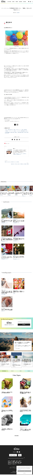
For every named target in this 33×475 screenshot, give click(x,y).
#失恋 (21, 462)
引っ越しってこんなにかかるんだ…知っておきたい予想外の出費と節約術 (5, 361)
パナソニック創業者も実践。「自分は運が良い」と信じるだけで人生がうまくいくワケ (16, 361)
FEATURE (24, 1)
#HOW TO (21, 409)
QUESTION (20, 1)
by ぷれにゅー (3, 412)
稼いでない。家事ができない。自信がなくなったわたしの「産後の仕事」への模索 (25, 193)
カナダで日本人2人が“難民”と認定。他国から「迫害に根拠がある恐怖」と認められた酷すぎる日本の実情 (6, 239)
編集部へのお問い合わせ (13, 467)
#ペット (3, 391)
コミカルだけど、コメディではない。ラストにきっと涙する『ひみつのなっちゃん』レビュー (6, 257)
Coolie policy (19, 469)
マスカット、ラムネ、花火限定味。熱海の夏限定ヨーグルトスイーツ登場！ (7, 411)
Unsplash (18, 46)
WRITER (17, 1)
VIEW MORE (16, 435)
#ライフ (1, 191)
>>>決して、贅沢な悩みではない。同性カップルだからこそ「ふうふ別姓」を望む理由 (16, 129)
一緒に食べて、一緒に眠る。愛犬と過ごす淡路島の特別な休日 (7, 392)
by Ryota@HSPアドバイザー (4, 241)
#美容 (18, 462)
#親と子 (14, 461)
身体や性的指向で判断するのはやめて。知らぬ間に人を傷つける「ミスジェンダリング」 (18, 239)
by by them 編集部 (22, 394)
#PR (1, 290)
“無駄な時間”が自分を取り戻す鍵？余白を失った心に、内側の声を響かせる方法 (27, 361)
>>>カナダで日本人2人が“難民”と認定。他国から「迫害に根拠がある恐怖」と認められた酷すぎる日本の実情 (16, 132)
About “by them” (13, 455)
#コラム (23, 191)
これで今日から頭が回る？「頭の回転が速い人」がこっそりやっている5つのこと (25, 411)
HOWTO (13, 1)
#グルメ (3, 409)
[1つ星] (4, 23)
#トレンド (14, 464)
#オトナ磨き (4, 290)
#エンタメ (5, 255)
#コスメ (17, 460)
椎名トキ (14, 148)
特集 (20, 455)
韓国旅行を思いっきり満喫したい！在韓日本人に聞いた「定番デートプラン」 (18, 292)
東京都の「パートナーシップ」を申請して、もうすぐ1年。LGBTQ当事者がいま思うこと (18, 221)
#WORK (24, 409)
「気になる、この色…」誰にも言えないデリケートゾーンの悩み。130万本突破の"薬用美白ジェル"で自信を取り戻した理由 (6, 292)
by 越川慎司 (21, 412)
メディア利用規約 (16, 468)
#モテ (2, 427)
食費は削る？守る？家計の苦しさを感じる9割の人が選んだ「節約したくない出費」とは (25, 393)
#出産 (4, 308)
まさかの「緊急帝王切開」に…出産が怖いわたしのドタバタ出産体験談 (6, 309)
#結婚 (15, 462)
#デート (17, 290)
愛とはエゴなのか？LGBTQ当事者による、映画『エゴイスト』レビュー (18, 257)
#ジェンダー (17, 237)
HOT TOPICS (9, 1)
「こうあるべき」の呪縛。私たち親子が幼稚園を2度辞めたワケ (11, 193)
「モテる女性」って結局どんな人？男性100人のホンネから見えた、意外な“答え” (7, 429)
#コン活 (13, 462)
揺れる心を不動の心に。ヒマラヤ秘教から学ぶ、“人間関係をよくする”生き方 (22, 343)
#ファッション (15, 463)
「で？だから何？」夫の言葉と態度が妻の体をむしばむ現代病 (18, 193)
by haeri (14, 293)
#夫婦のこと (16, 191)
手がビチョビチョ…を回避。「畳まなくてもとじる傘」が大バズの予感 (3, 193)
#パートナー (10, 461)
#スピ (17, 344)
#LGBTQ (18, 12)
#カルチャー (14, 290)
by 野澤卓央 (21, 431)
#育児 (8, 191)
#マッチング (10, 463)
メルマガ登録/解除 (12, 466)
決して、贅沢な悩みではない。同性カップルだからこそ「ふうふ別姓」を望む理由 (6, 221)
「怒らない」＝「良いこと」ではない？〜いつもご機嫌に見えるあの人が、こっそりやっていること (25, 430)
